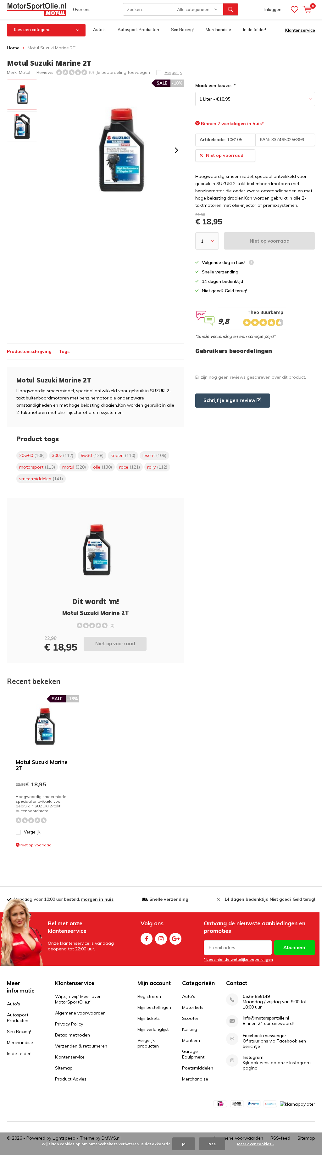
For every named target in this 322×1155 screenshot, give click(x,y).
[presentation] (176, 150)
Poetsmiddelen (197, 1068)
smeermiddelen (41, 478)
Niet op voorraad (270, 241)
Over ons (82, 9)
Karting (189, 1029)
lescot (154, 455)
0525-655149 (256, 996)
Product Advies (70, 1079)
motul (74, 467)
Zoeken (230, 9)
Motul (24, 72)
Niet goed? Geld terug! (269, 899)
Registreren (149, 996)
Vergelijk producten (148, 1043)
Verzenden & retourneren (81, 1046)
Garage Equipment (193, 1054)
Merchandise (218, 29)
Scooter (190, 1018)
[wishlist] (294, 9)
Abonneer (294, 947)
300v (62, 455)
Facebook (147, 939)
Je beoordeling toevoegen (123, 72)
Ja (184, 1143)
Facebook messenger (264, 1035)
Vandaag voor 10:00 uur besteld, (64, 899)
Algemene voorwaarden (80, 1013)
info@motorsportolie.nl (266, 1018)
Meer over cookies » (255, 1143)
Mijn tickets (148, 1018)
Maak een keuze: (215, 85)
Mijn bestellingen (154, 1007)
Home (13, 48)
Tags (64, 351)
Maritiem (191, 1040)
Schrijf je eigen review (230, 400)
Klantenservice (300, 30)
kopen (123, 455)
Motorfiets (192, 1007)
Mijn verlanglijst (153, 1029)
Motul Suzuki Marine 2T (42, 765)
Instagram (161, 939)
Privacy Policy (69, 1024)
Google (175, 939)
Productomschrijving (29, 351)
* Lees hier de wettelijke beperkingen (238, 959)
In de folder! (254, 29)
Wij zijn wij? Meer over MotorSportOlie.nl (78, 999)
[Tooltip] (251, 263)
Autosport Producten (138, 29)
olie (102, 467)
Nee (212, 1143)
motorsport (37, 467)
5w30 (91, 455)
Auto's (99, 29)
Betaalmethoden (72, 1035)
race (129, 467)
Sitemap (64, 1068)
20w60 (32, 455)
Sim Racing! (182, 29)
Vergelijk (32, 831)
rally (157, 467)
